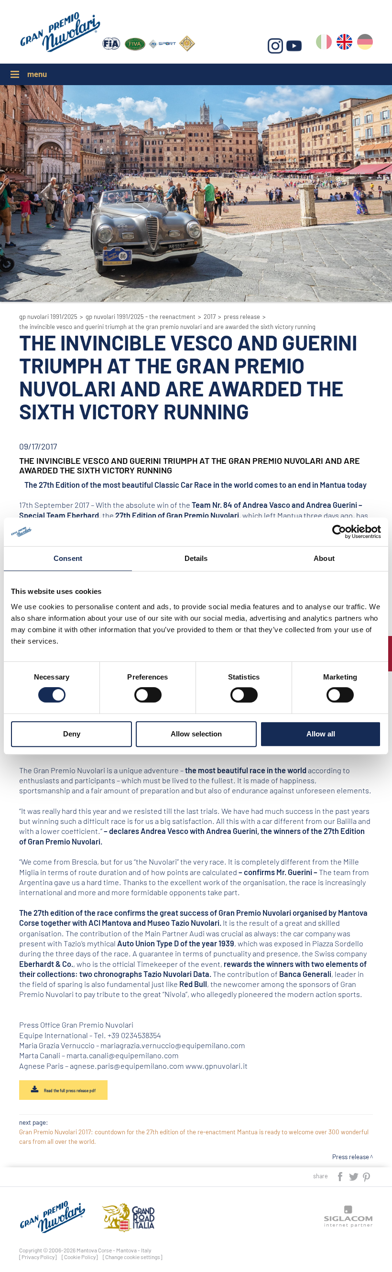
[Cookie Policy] (80, 1256)
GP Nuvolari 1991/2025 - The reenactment (141, 316)
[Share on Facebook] (341, 1176)
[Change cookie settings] (133, 1256)
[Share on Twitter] (354, 1176)
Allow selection (196, 734)
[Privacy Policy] (38, 1256)
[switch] (148, 694)
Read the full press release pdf (69, 1090)
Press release (242, 316)
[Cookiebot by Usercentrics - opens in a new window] (339, 532)
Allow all (320, 734)
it (324, 44)
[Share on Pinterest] (367, 1176)
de (365, 44)
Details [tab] (196, 558)
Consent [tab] (68, 558)
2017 (210, 316)
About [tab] (324, 558)
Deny (71, 734)
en (344, 44)
